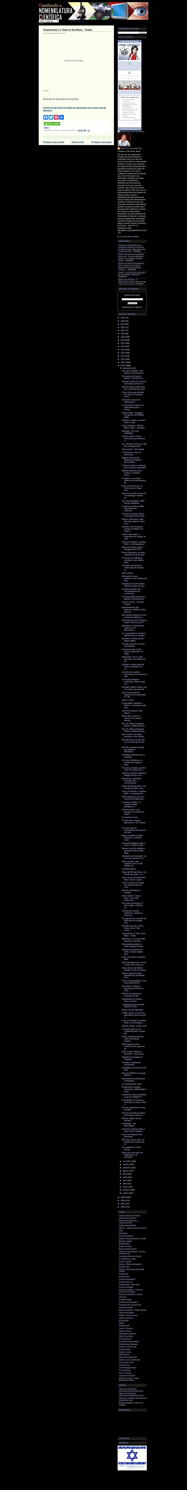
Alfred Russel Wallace (127, 1218)
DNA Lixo (122, 1297)
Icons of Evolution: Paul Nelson (132, 712)
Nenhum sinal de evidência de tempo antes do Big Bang (133, 850)
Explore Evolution (126, 1307)
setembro (127, 1168)
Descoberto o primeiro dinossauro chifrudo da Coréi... (132, 988)
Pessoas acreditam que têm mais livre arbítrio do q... (134, 769)
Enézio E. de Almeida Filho (131, 148)
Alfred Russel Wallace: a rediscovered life (128, 1222)
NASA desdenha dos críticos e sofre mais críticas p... (134, 963)
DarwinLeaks (124, 1277)
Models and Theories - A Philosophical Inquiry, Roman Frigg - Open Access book (132, 282)
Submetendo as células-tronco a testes (132, 1000)
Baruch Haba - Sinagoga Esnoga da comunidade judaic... (133, 415)
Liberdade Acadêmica (127, 1334)
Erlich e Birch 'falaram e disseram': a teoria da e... (134, 1053)
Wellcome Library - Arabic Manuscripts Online (129, 1379)
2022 (123, 327)
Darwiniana (123, 1274)
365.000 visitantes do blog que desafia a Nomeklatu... (133, 749)
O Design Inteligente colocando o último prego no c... (133, 681)
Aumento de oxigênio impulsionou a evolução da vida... (134, 674)
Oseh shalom (127, 573)
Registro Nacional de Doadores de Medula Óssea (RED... (131, 460)
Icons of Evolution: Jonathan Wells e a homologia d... (134, 1021)
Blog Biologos (124, 1244)
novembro (127, 1161)
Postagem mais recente (53, 142)
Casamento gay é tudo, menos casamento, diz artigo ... (132, 651)
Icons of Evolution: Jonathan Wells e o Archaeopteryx (134, 543)
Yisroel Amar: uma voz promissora (131, 453)
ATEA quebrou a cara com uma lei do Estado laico (133, 798)
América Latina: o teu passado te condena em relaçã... (133, 812)
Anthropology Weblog (127, 1225)
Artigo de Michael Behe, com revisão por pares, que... (134, 787)
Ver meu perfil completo (129, 236)
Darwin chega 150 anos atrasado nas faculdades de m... (133, 975)
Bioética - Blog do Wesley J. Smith (132, 1238)
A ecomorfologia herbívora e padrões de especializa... (134, 598)
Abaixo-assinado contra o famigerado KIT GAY (132, 548)
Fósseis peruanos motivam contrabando (133, 645)
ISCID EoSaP (124, 1326)
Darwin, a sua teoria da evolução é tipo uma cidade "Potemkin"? (132, 274)
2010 (123, 365)
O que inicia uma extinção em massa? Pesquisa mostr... (133, 394)
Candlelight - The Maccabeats (129, 1125)
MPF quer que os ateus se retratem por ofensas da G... (133, 1142)
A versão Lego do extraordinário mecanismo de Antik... (134, 830)
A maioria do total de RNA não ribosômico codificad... (133, 508)
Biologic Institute (125, 1241)
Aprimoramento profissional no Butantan (133, 1079)
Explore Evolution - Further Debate (132, 1310)
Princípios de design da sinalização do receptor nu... (133, 567)
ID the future (124, 1321)
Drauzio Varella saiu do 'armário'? (131, 1119)
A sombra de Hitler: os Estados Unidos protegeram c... (131, 804)
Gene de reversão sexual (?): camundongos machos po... (134, 495)
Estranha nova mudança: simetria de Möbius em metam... (132, 529)
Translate (80, 21)
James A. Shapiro (126, 1328)
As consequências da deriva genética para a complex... (134, 634)
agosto (126, 1171)
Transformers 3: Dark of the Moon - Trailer (67, 30)
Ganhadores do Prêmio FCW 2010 (134, 1069)
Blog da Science (125, 1246)
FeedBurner (137, 307)
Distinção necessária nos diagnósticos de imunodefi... (132, 1155)
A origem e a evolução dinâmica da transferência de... (134, 480)
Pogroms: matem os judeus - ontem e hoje (134, 421)
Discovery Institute (126, 1287)
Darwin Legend (125, 1261)
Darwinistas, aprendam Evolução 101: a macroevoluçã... (131, 780)
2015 (123, 349)
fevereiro (127, 1190)
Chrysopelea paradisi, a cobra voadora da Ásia (132, 945)
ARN (121, 1231)
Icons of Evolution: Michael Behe (133, 958)
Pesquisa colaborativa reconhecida (131, 1063)
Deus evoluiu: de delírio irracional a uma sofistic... (134, 735)
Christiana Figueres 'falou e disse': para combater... (133, 1130)
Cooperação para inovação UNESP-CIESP (133, 1005)
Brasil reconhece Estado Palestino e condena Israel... (132, 837)
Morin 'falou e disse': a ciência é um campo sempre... (131, 718)
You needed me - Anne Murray (131, 1148)
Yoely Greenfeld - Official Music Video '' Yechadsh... (134, 427)
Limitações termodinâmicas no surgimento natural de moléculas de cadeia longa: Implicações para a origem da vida (131, 248)
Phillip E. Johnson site (127, 1347)
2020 (123, 334)
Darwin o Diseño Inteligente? (130, 1264)
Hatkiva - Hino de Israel (128, 1315)
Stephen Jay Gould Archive (129, 1360)
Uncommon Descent (127, 1376)
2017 (123, 343)
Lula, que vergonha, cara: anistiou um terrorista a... (133, 372)
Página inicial (78, 142)
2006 (123, 1207)
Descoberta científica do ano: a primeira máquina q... (134, 616)
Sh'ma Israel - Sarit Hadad (133, 449)
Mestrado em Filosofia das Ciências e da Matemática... (133, 628)
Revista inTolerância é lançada (131, 891)
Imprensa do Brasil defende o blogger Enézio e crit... (134, 774)
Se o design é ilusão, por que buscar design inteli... (134, 445)
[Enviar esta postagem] (88, 130)
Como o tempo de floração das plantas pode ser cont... (133, 885)
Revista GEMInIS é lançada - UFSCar (134, 1074)
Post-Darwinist (124, 1349)
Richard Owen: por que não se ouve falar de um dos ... (133, 742)
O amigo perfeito (129, 869)
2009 (123, 1197)
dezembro (127, 368)
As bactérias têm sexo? (132, 1084)
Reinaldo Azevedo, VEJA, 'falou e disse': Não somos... (133, 928)
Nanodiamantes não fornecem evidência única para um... (134, 609)
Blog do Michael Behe (127, 1249)
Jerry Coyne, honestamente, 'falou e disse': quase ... (134, 878)
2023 (123, 324)
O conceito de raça (130, 817)
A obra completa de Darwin (129, 1216)
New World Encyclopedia (129, 1341)
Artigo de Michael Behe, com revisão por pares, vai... (134, 873)
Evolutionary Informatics (128, 1302)
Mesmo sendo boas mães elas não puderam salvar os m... (133, 521)
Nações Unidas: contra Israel (134, 1026)
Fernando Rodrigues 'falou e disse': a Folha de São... (133, 844)
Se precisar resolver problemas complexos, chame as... (132, 913)
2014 (123, 353)
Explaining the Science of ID (130, 1305)
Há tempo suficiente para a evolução (133, 756)
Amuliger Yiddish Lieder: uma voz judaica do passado (134, 688)
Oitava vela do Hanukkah (132, 1010)
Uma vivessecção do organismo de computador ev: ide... (134, 694)
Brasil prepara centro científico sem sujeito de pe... (133, 1046)
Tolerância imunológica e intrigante (132, 1058)
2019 (123, 337)
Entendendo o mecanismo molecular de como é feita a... (134, 1102)
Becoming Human (126, 1236)
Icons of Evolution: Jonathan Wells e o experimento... (134, 792)
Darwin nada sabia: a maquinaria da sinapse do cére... (134, 536)
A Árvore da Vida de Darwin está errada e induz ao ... (133, 1114)
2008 (123, 1200)
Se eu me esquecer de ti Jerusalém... (132, 1135)
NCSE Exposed (125, 1339)
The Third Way (124, 1370)
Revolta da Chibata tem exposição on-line (132, 995)
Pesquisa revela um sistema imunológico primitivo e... (134, 382)
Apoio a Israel (128, 700)
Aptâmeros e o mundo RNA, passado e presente (134, 940)
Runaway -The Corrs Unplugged (130, 432)
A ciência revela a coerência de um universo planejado (134, 466)
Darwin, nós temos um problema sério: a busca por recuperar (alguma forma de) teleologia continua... (131, 267)
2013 (123, 356)
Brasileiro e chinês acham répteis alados (133, 639)
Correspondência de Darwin (130, 1256)
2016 (123, 346)
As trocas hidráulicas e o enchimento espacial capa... (132, 762)
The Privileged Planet (127, 1368)
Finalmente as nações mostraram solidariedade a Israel (134, 1089)
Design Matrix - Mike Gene (129, 1284)
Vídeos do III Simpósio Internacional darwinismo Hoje (131, 1390)
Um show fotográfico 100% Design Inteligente (133, 502)
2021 (123, 330)
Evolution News (125, 1299)
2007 (123, 1204)
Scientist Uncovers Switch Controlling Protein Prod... (134, 515)
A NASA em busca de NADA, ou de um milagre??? (134, 1096)
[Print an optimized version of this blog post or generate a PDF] (52, 125)
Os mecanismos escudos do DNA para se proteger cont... (134, 920)
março (126, 1187)
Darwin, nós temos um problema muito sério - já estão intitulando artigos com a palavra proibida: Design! (131, 257)
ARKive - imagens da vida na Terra (133, 1228)
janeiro (126, 1193)
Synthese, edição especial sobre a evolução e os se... (133, 666)
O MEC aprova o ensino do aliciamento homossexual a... (134, 1015)
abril (125, 1183)
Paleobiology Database (128, 1344)
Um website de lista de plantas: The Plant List (132, 377)
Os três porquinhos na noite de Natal (133, 1108)
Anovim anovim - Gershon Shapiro (133, 603)
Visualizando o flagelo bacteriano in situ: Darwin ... (133, 822)
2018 (123, 340)
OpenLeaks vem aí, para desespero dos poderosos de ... (134, 659)
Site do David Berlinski (128, 1357)
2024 (123, 321)
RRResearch (124, 1354)
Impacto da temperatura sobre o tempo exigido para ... (132, 951)
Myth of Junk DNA (126, 1336)
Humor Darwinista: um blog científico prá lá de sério (133, 553)
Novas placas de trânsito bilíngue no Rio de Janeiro (134, 969)
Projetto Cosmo (125, 1352)
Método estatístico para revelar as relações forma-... (132, 473)
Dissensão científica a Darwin (130, 1294)
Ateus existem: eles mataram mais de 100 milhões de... (132, 863)
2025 (123, 318)
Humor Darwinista (126, 1318)
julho (125, 1174)
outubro (126, 1164)
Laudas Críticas (125, 1331)
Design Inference (126, 1282)
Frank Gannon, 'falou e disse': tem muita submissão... (131, 898)
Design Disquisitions (127, 1279)
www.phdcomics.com (129, 129)
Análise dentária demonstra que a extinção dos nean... (134, 388)
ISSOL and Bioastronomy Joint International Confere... (132, 1038)
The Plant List (124, 1365)
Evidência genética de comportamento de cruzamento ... (131, 591)
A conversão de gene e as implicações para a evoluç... (133, 407)
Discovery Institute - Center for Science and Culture (131, 1291)
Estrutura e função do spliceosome (131, 401)
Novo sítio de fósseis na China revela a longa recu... (132, 488)
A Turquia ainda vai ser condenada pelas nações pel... (133, 1031)
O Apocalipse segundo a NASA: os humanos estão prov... (134, 705)
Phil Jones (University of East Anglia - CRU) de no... (132, 905)
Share (46, 128)
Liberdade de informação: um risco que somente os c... (134, 857)
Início (41, 24)
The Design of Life (126, 1362)
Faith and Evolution (126, 1313)
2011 (123, 362)
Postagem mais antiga (101, 142)
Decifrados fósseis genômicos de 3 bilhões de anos (134, 578)
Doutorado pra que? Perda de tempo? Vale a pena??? (134, 621)
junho (125, 1177)
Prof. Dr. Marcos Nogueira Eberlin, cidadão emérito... (134, 725)
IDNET (121, 1323)
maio (125, 1180)
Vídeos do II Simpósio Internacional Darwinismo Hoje (131, 1394)
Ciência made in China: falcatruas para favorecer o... (133, 438)
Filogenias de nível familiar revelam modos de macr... (134, 585)
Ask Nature (123, 1233)
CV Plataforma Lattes (127, 1259)
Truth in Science (125, 1373)
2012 (123, 359)
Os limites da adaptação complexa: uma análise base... (133, 560)
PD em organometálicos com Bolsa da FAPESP (134, 982)
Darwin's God (124, 1267)
